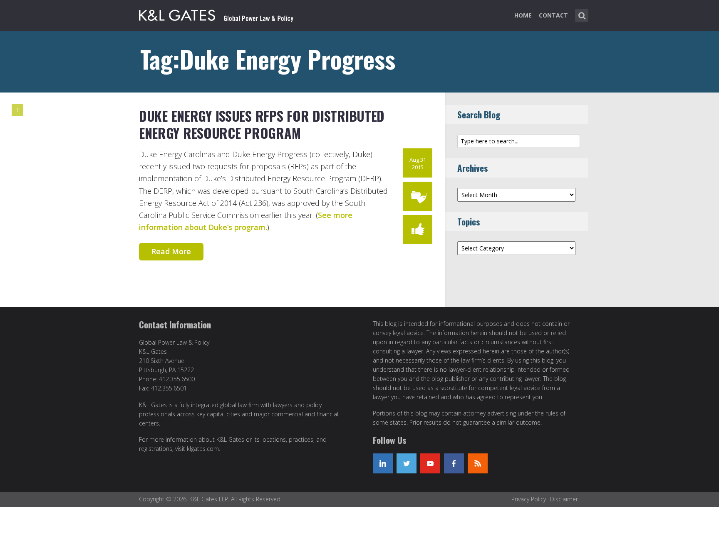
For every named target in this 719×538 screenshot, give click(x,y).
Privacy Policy (528, 499)
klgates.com (203, 449)
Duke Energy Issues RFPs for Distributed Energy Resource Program (261, 124)
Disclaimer (564, 499)
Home (523, 15)
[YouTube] (430, 463)
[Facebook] (454, 463)
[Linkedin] (383, 463)
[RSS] (478, 463)
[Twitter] (407, 463)
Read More (171, 251)
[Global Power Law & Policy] (216, 13)
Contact (553, 15)
